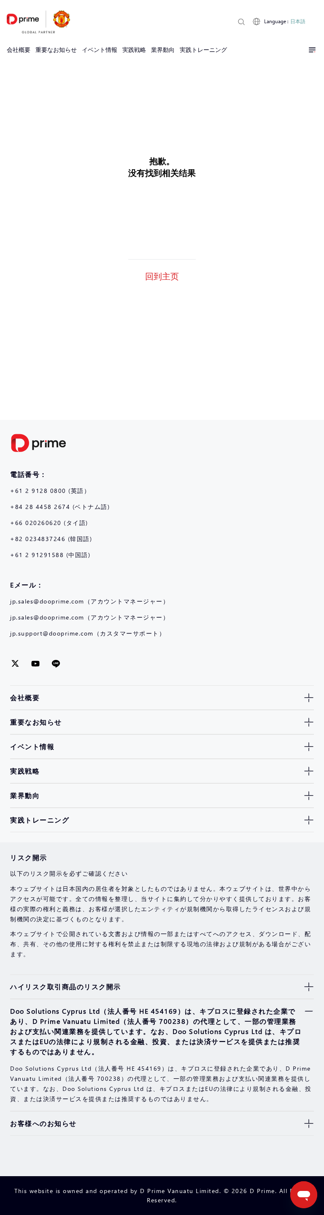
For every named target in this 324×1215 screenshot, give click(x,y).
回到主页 (162, 275)
